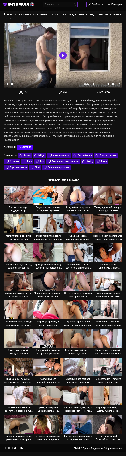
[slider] (47, 83)
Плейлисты (97, 4)
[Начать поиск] (74, 4)
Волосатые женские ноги (65, 161)
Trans (29, 161)
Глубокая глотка (18, 167)
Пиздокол (18, 4)
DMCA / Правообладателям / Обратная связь (98, 448)
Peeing (89, 161)
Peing (104, 161)
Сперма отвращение (58, 167)
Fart (42, 161)
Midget (41, 155)
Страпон (14, 161)
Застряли (27, 147)
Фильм (27, 155)
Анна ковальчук (61, 155)
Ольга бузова (84, 155)
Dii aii (37, 167)
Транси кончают (108, 155)
